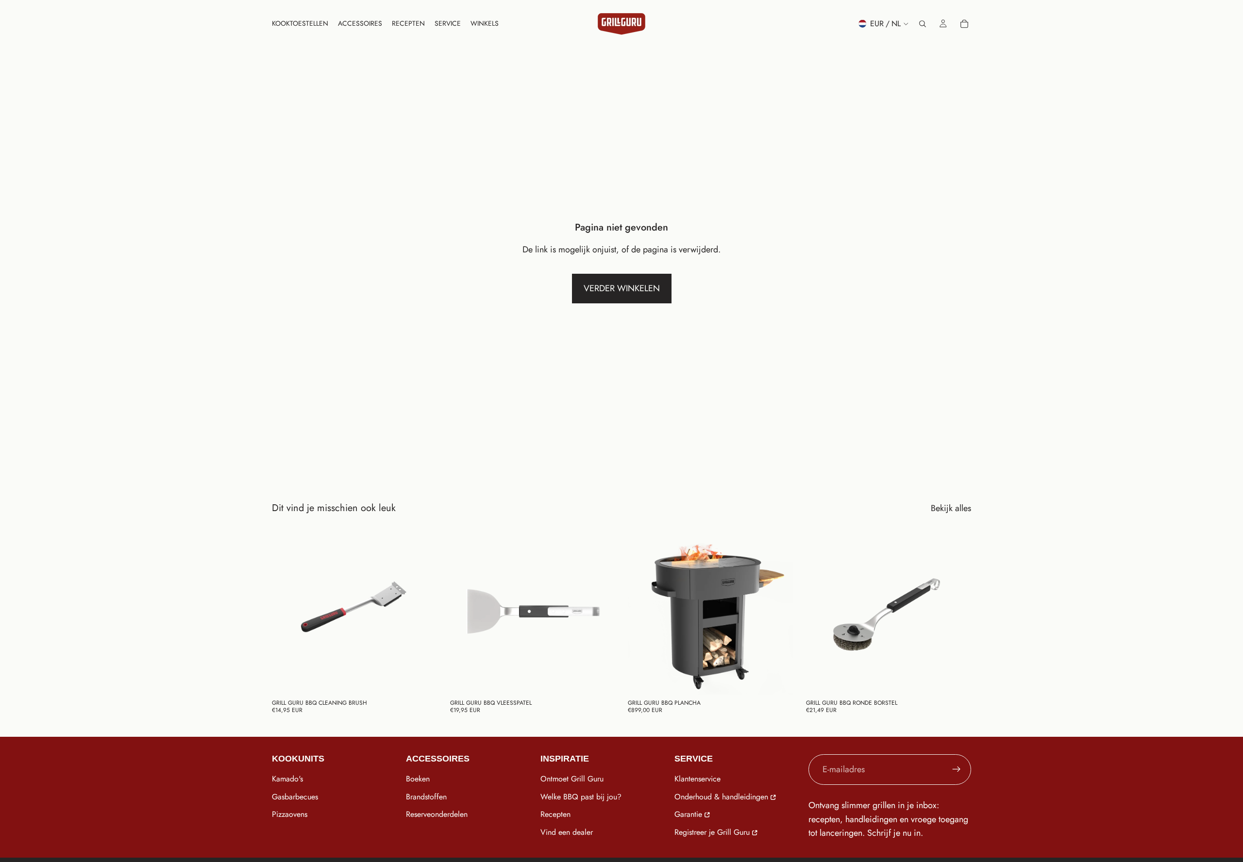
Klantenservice (697, 778)
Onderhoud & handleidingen (721, 796)
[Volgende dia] (600, 612)
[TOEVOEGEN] (422, 679)
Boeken (418, 778)
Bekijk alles (951, 508)
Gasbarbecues (295, 796)
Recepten (555, 814)
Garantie (688, 814)
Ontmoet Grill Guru (572, 778)
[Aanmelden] (956, 769)
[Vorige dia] (464, 612)
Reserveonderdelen (437, 814)
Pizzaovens (289, 814)
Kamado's (287, 778)
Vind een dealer (566, 832)
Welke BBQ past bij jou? (581, 796)
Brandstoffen (426, 796)
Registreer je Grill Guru (712, 832)
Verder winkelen (622, 288)
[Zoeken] (922, 23)
